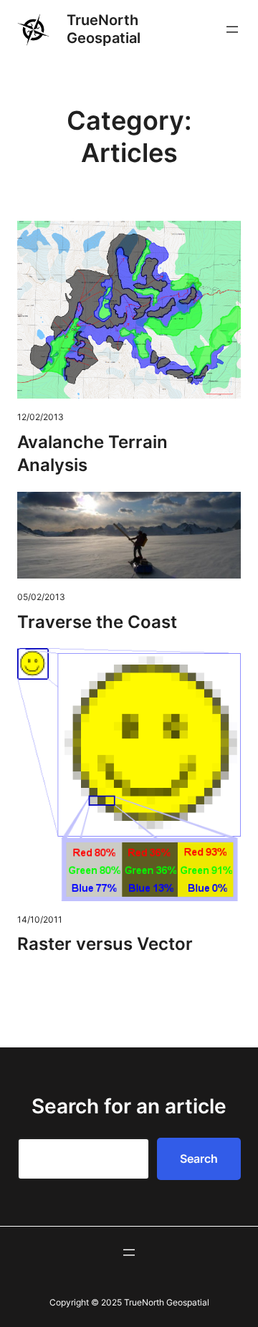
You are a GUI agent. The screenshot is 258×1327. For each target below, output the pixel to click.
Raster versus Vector (105, 943)
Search (199, 1158)
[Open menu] (232, 29)
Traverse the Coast (97, 622)
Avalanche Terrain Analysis (92, 453)
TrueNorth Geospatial (103, 29)
